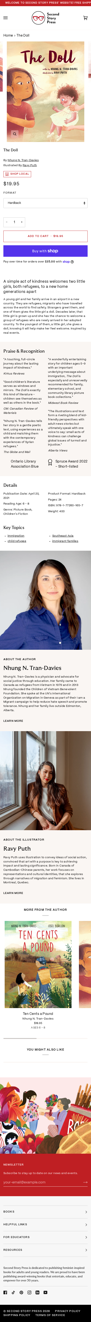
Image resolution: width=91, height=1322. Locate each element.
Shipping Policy (16, 1315)
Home (8, 35)
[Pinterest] (21, 1292)
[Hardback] (38, 964)
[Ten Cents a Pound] (38, 964)
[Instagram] (29, 1292)
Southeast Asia (63, 536)
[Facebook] (5, 1292)
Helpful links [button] (15, 1224)
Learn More (13, 721)
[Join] (82, 1182)
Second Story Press (24, 1311)
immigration (16, 536)
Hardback (14, 203)
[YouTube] (45, 1292)
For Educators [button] (16, 1237)
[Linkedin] (37, 1292)
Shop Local (19, 174)
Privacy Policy (67, 1311)
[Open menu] (9, 18)
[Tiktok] (13, 1292)
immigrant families (65, 541)
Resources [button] (12, 1250)
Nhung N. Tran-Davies (23, 160)
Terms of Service (50, 1315)
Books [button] (8, 1212)
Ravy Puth (30, 165)
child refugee (17, 541)
